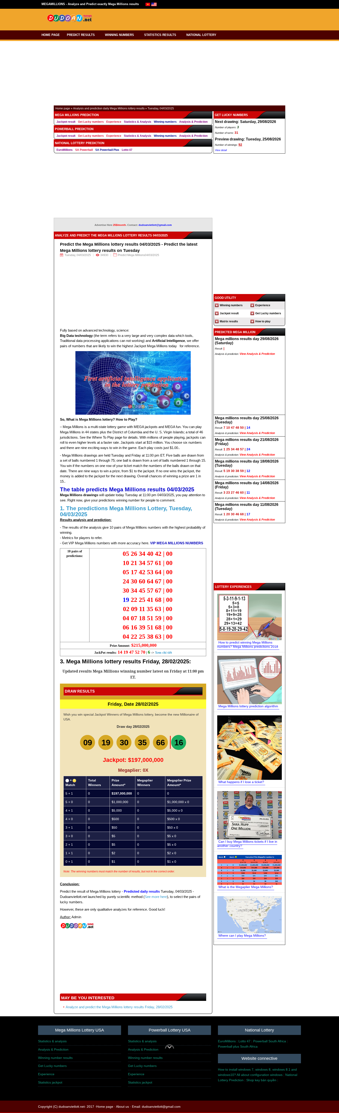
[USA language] (154, 4)
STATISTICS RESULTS (160, 35)
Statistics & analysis (52, 1041)
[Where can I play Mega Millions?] (249, 914)
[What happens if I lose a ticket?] (249, 747)
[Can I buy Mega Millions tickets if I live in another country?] (249, 815)
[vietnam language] (148, 4)
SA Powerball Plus (107, 150)
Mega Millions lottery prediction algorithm (248, 706)
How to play (263, 321)
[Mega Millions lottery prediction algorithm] (249, 679)
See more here (156, 897)
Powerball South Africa (269, 1041)
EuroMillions (64, 150)
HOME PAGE (51, 35)
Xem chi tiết (163, 652)
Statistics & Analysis (137, 121)
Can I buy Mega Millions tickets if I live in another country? (247, 844)
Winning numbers (165, 121)
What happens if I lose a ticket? (241, 782)
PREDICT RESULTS (81, 35)
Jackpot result (65, 121)
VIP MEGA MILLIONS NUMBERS (176, 543)
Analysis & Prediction (193, 121)
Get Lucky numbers (91, 121)
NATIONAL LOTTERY (201, 35)
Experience (113, 121)
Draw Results (80, 691)
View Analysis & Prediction (257, 353)
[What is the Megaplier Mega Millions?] (249, 869)
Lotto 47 (127, 150)
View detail (221, 150)
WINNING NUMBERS (119, 35)
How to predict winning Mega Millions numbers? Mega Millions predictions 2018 (247, 644)
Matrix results (229, 321)
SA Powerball (84, 150)
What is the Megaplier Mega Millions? (245, 887)
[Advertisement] (190, 18)
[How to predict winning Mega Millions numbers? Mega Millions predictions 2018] (249, 617)
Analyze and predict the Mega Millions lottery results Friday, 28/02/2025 (119, 1007)
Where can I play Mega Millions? (242, 935)
